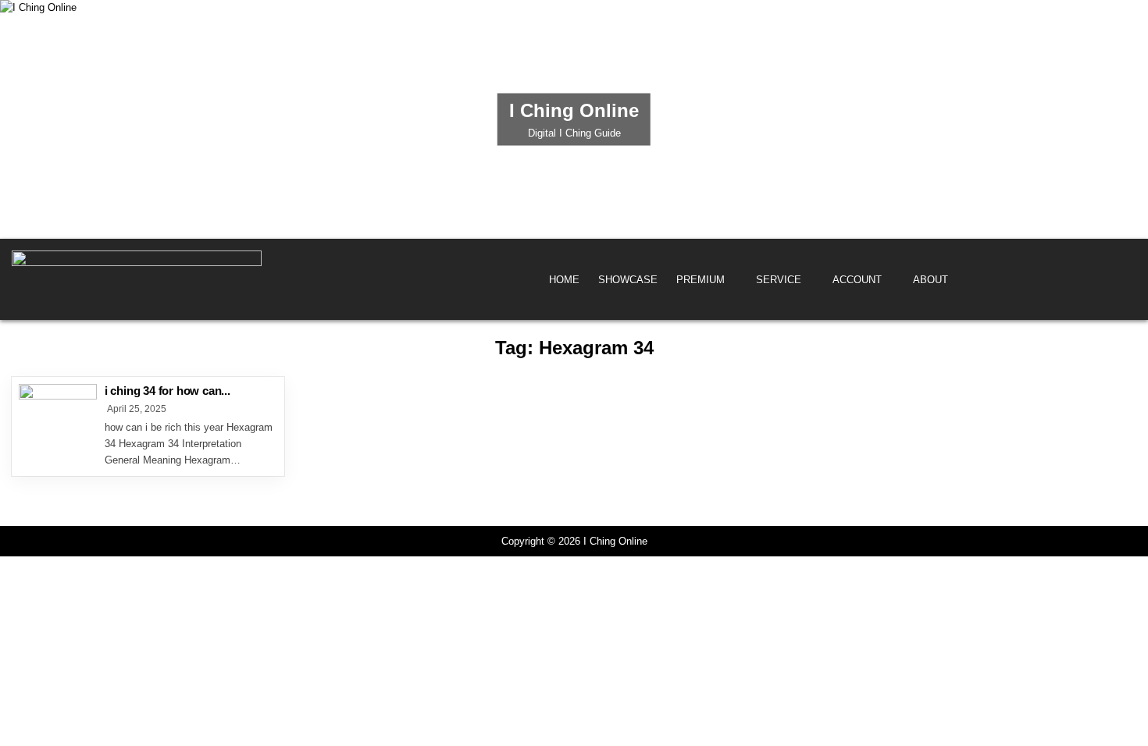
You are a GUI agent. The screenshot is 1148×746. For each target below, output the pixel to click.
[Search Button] (1125, 278)
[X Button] (1083, 278)
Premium (700, 280)
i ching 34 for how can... (167, 390)
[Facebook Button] (1104, 278)
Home (564, 280)
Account (857, 280)
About (930, 280)
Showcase (628, 280)
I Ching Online (574, 110)
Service (778, 280)
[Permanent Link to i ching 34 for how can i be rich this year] (58, 423)
